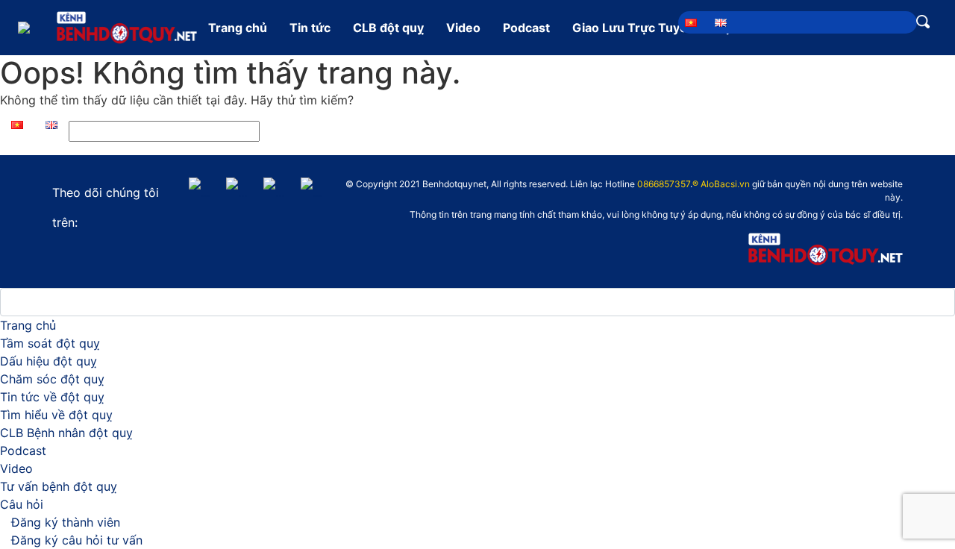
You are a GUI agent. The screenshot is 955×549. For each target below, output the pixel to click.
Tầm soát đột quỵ (50, 343)
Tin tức (310, 27)
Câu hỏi (21, 504)
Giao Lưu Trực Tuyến (633, 27)
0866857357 (663, 183)
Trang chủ (237, 27)
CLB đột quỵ (388, 27)
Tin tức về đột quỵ (52, 396)
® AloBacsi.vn (721, 183)
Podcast (526, 27)
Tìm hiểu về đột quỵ (56, 414)
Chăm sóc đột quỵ (52, 378)
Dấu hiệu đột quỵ (48, 361)
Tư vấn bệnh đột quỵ (58, 486)
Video (463, 27)
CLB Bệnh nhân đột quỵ (66, 432)
